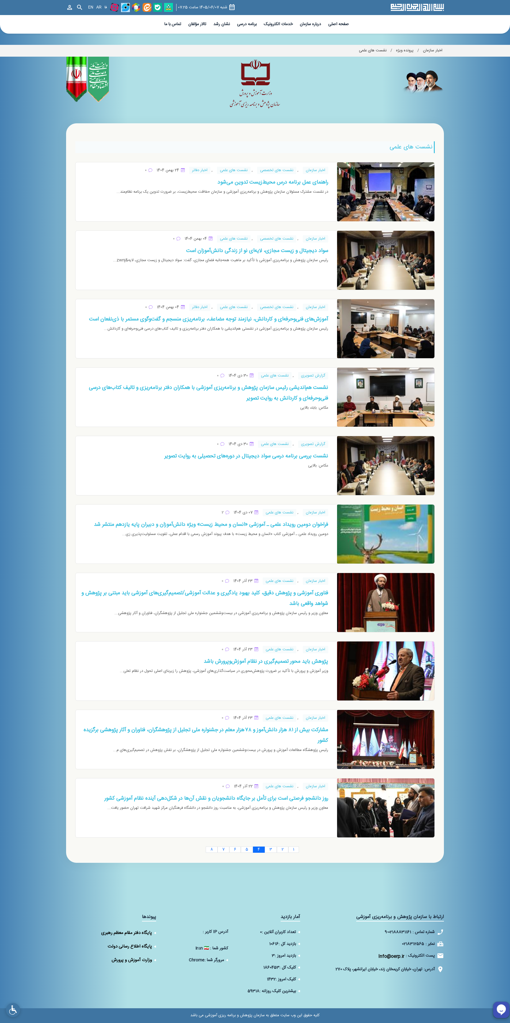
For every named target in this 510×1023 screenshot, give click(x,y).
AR (99, 7)
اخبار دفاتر (199, 170)
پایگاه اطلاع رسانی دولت (130, 946)
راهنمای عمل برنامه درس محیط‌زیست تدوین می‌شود (273, 182)
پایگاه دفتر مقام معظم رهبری (126, 933)
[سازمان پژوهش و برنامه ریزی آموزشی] (255, 86)
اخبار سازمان (315, 170)
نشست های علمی (234, 170)
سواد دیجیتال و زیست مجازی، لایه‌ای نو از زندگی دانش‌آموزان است (257, 250)
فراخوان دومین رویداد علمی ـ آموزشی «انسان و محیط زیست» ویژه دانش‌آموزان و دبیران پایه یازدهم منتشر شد (211, 524)
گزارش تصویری (313, 375)
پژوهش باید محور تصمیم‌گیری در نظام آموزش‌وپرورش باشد (266, 661)
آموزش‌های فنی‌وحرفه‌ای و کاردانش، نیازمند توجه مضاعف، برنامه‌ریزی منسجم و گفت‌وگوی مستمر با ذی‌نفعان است (208, 319)
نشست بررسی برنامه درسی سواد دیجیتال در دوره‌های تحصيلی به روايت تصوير (246, 456)
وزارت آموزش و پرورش (132, 960)
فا (105, 7)
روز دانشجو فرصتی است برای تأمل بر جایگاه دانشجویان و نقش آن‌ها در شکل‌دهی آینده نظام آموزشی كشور (216, 798)
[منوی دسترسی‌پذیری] (13, 1010)
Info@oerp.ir (391, 956)
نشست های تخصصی (276, 170)
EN (90, 7)
